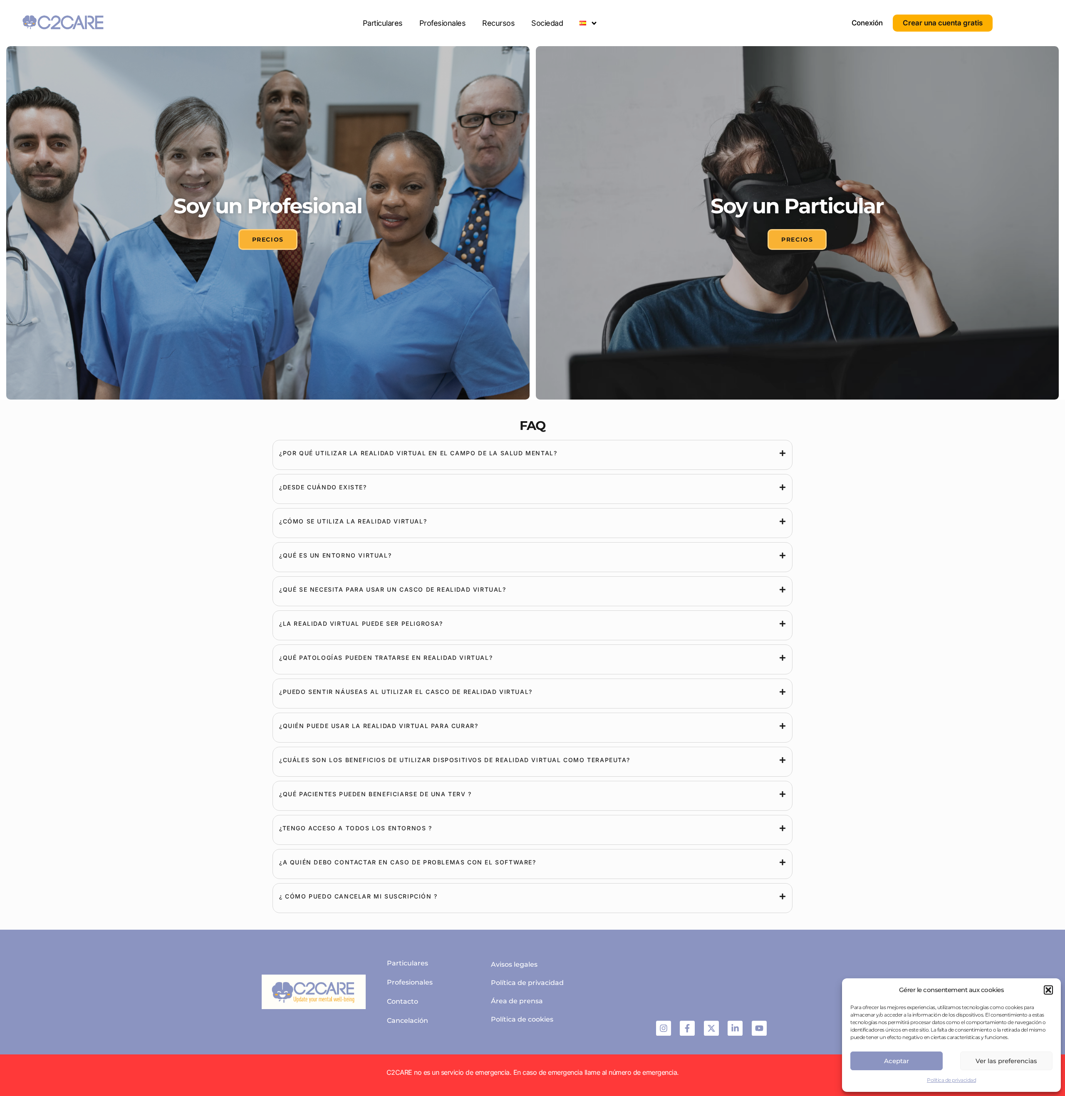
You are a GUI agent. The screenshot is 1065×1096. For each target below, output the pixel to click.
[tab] (532, 453)
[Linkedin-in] (735, 1028)
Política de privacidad (951, 1080)
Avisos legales (514, 964)
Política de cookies (522, 1019)
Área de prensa (517, 1001)
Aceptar (896, 1061)
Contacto (402, 1001)
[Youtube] (759, 1028)
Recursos (498, 23)
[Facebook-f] (687, 1028)
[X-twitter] (711, 1028)
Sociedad (547, 23)
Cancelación (407, 1020)
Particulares (383, 23)
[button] (1048, 990)
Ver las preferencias (1006, 1061)
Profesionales (442, 23)
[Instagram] (663, 1028)
